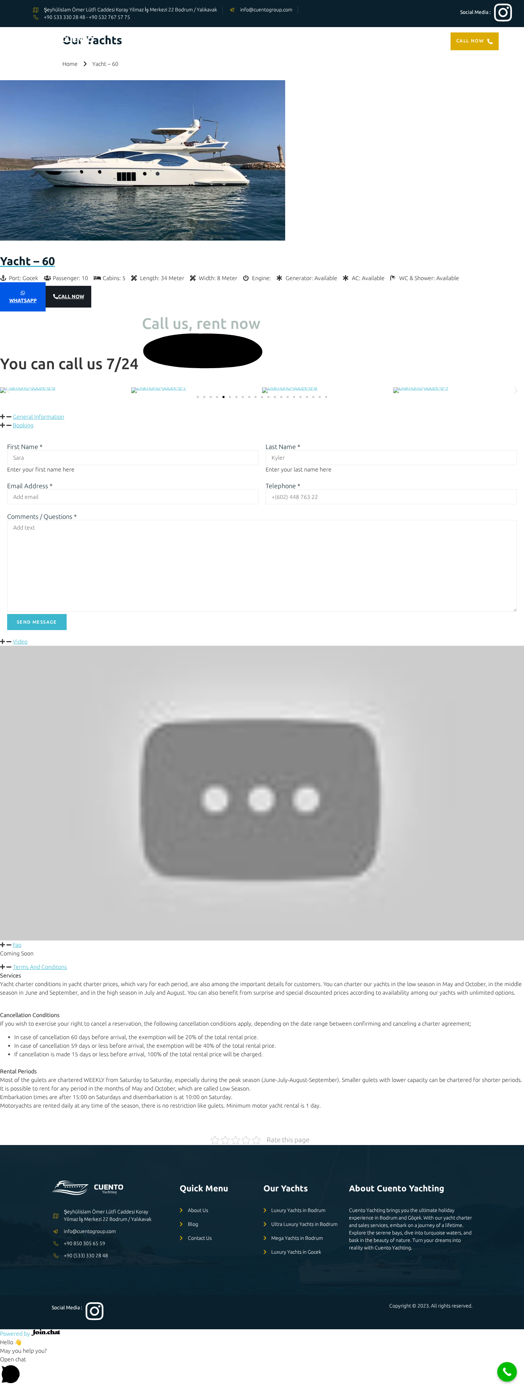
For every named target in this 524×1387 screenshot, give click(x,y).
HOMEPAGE (228, 41)
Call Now (470, 40)
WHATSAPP (23, 300)
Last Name (283, 446)
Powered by (15, 1333)
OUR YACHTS (271, 41)
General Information (38, 416)
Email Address (30, 486)
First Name (25, 446)
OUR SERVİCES (321, 41)
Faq (17, 945)
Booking (23, 425)
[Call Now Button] (507, 1372)
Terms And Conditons (40, 967)
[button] (8, 390)
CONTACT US (406, 41)
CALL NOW (71, 296)
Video (20, 641)
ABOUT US (364, 41)
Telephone (283, 486)
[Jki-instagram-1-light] (503, 12)
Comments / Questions (42, 516)
